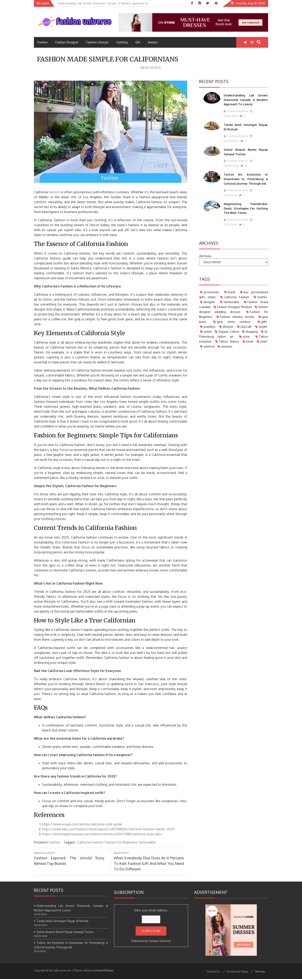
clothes (262, 297)
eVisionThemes (104, 970)
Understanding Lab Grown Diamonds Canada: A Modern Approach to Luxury (246, 100)
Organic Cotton (228, 331)
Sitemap (260, 971)
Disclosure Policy (237, 971)
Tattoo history (229, 341)
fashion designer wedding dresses (233, 309)
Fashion (42, 42)
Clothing (122, 42)
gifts (264, 321)
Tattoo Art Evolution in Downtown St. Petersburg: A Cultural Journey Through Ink (246, 179)
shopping (252, 331)
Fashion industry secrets (237, 317)
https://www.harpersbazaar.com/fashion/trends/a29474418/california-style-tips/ (102, 834)
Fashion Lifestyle (97, 42)
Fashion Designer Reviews (234, 307)
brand (231, 292)
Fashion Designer (66, 42)
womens (226, 346)
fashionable (147, 842)
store (246, 336)
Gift (137, 42)
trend (249, 341)
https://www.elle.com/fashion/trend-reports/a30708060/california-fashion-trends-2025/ (108, 829)
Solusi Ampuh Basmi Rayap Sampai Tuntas (65, 932)
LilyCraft (246, 326)
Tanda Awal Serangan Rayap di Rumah (62, 921)
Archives (205, 256)
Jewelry (153, 42)
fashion (54, 192)
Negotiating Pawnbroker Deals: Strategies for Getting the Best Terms (246, 208)
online (208, 331)
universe (209, 346)
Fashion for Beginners (121, 842)
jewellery (210, 326)
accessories (211, 292)
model (263, 326)
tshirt (263, 341)
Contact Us (213, 971)
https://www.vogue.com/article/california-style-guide (82, 824)
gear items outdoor (234, 321)
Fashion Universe (160, 941)
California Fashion (90, 842)
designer (209, 302)
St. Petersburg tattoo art (233, 334)
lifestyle (228, 326)
